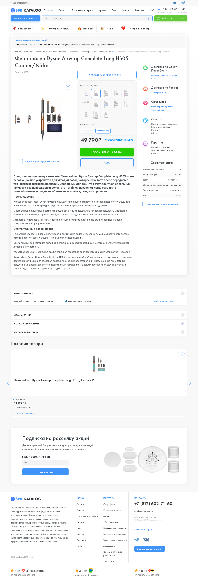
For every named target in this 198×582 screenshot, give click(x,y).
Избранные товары (140, 28)
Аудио (106, 516)
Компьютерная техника (114, 527)
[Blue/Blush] (106, 104)
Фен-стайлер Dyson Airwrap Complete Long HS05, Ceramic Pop (55, 380)
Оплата (62, 10)
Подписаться (45, 471)
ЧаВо (152, 10)
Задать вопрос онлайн (107, 74)
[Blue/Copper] (116, 93)
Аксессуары (109, 545)
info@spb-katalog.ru (143, 511)
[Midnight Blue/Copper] (96, 104)
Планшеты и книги (112, 510)
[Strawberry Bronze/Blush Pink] (106, 115)
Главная (18, 51)
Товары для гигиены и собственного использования (57, 51)
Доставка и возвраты (82, 10)
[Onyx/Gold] (116, 104)
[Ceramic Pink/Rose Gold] (96, 115)
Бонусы (125, 10)
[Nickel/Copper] (106, 93)
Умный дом (28, 51)
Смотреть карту (143, 529)
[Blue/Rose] (85, 93)
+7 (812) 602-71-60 (172, 9)
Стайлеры (86, 51)
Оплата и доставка (26, 332)
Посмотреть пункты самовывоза (162, 108)
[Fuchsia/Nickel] (126, 93)
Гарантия (48, 10)
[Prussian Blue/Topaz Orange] (85, 115)
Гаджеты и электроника (114, 533)
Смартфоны (109, 504)
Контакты (139, 10)
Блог (114, 10)
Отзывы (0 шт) (22, 315)
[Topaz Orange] (85, 104)
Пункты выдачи (23, 293)
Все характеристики (26, 323)
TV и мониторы (110, 522)
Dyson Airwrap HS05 (102, 51)
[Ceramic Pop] (126, 104)
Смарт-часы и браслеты (115, 539)
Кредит (102, 10)
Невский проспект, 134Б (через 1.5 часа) (33, 301)
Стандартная (87, 131)
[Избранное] (68, 86)
